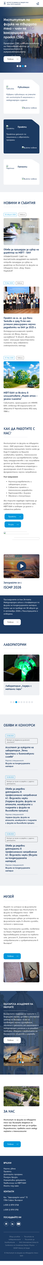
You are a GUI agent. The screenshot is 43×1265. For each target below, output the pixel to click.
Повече (10, 51)
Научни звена (10, 1173)
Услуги (11, 524)
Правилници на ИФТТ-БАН (15, 1187)
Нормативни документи (15, 1184)
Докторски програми (13, 1178)
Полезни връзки (11, 1181)
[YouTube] (18, 1228)
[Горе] (39, 1260)
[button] (17, 66)
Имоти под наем (11, 1190)
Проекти (12, 516)
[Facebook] (6, 1228)
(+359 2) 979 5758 (11, 1209)
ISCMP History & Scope (21, 1252)
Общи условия (14, 1241)
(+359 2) (7, 1214)
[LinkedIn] (12, 1228)
